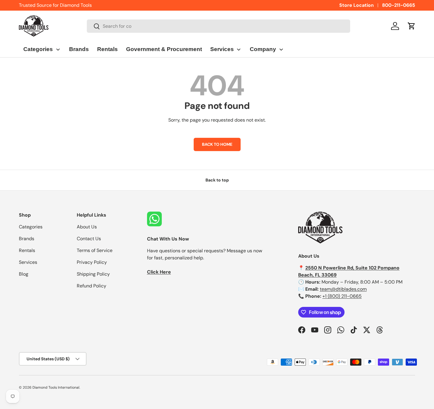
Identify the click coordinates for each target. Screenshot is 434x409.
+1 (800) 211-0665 (342, 296)
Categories (31, 227)
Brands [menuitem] (79, 49)
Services (28, 262)
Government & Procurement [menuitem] (164, 49)
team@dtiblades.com (343, 289)
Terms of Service (94, 250)
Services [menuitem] (222, 49)
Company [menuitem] (263, 49)
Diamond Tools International (55, 387)
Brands (26, 238)
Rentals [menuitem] (107, 49)
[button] (411, 25)
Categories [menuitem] (38, 49)
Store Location (356, 5)
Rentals (27, 250)
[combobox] (218, 26)
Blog (23, 274)
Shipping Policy (93, 274)
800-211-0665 (398, 5)
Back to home (217, 144)
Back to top (217, 180)
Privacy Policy (92, 262)
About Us (87, 227)
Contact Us (89, 238)
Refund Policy (91, 286)
